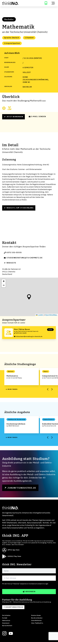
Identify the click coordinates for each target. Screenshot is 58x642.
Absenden (30, 591)
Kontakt (4, 618)
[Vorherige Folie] (48, 389)
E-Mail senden (38, 116)
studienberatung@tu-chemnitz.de (24, 258)
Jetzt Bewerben (14, 116)
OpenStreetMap (51, 315)
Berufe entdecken (36, 618)
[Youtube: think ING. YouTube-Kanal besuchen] (11, 633)
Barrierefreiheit (7, 625)
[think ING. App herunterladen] (45, 3)
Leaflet (40, 315)
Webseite (11, 263)
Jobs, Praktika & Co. (37, 623)
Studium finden (36, 615)
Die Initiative (6, 615)
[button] (29, 297)
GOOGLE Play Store (14, 556)
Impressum (5, 623)
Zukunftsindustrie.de (22, 487)
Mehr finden (12, 389)
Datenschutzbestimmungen (39, 584)
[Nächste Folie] (52, 389)
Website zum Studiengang (20, 208)
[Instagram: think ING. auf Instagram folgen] (4, 633)
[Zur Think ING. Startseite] (14, 3)
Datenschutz (6, 620)
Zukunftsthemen (36, 620)
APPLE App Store (13, 550)
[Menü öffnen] (53, 3)
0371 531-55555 (14, 252)
